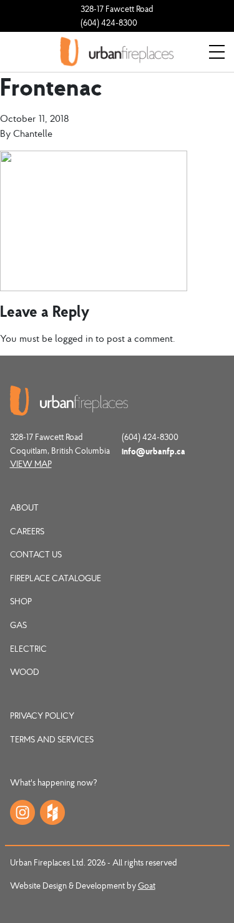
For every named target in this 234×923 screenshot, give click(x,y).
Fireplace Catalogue (55, 578)
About (24, 507)
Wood (24, 671)
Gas (18, 625)
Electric (28, 648)
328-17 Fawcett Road (117, 8)
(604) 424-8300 (108, 22)
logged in (74, 338)
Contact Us (36, 554)
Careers (27, 531)
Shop (21, 601)
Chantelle (32, 133)
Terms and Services (52, 739)
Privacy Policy (42, 715)
